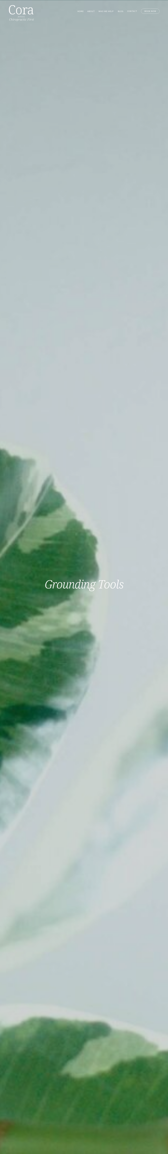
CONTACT (132, 11)
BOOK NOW (150, 11)
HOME (80, 11)
